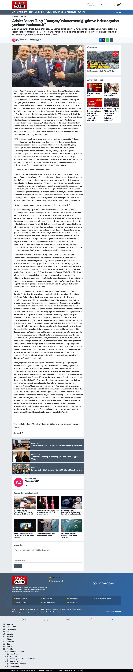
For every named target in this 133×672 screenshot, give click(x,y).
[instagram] (68, 619)
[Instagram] (101, 583)
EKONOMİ (33, 12)
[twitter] (46, 619)
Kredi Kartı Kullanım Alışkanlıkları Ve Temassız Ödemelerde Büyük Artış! (23, 512)
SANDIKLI (33, 609)
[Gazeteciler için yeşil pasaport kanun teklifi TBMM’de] (71, 526)
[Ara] (117, 12)
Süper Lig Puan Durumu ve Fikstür (23, 659)
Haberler (15, 17)
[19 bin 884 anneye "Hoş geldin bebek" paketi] (48, 526)
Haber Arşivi (74, 602)
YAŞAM (14, 612)
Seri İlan (10, 636)
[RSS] (112, 583)
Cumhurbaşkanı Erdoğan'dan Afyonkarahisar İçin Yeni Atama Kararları (48, 512)
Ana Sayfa (11, 624)
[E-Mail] (26, 485)
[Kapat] (132, 670)
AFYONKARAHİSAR (19, 12)
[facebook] (24, 619)
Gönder (18, 566)
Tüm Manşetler (21, 602)
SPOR (63, 12)
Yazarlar (10, 634)
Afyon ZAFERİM (32, 481)
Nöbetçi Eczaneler (22, 598)
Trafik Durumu (74, 598)
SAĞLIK (49, 12)
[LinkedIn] (105, 583)
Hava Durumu (47, 598)
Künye (9, 644)
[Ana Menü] (119, 12)
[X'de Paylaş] (103, 40)
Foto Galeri (11, 629)
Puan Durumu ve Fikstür (103, 598)
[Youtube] (108, 583)
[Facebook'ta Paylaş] (100, 40)
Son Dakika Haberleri (49, 602)
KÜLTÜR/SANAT (77, 609)
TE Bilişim (118, 611)
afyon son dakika (32, 612)
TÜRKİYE (81, 12)
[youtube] (90, 619)
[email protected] (57, 577)
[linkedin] (112, 619)
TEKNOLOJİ (71, 12)
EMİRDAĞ (48, 609)
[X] (98, 583)
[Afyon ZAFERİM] (18, 482)
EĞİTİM (41, 12)
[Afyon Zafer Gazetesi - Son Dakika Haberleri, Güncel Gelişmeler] (19, 4)
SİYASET (56, 12)
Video (9, 631)
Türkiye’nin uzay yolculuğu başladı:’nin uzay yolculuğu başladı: (24, 535)
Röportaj (10, 639)
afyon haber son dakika (56, 612)
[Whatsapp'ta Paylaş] (107, 40)
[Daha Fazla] (111, 40)
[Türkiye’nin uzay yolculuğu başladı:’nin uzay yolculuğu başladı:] (25, 526)
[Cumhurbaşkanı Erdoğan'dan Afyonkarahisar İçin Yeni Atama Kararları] (48, 502)
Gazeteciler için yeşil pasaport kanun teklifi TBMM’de (69, 535)
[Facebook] (94, 583)
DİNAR (27, 609)
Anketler (10, 641)
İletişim (9, 646)
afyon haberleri (43, 612)
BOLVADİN (40, 609)
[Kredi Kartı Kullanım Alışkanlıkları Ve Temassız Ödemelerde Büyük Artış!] (25, 502)
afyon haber (22, 612)
